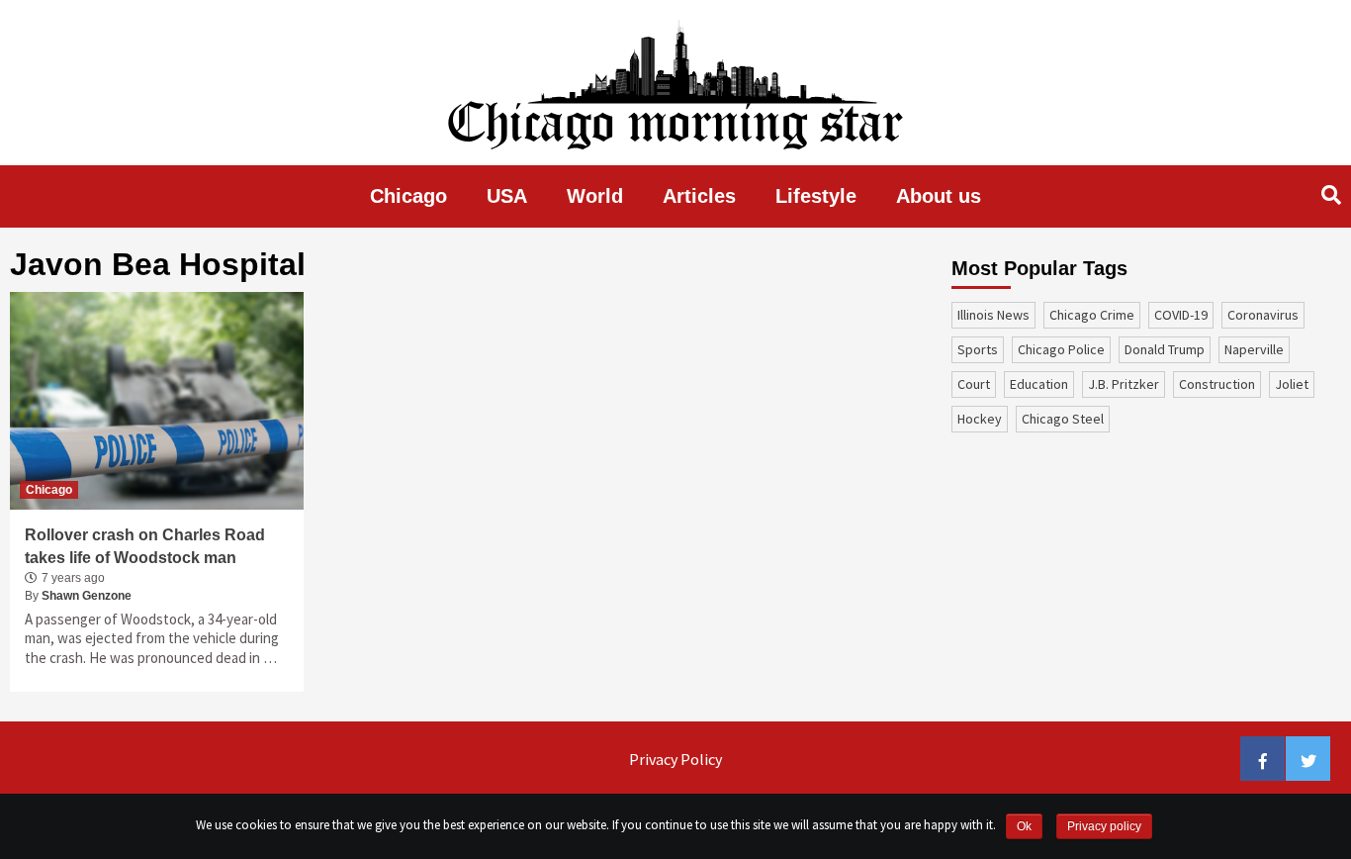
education (1039, 384)
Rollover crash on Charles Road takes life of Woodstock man (145, 545)
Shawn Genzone (87, 596)
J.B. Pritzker (1123, 384)
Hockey (979, 419)
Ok (1024, 826)
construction (1217, 384)
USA (507, 196)
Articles (699, 196)
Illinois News (993, 315)
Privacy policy (1104, 826)
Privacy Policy (675, 759)
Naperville (1254, 349)
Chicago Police (1061, 349)
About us (938, 196)
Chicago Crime (1091, 315)
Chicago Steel (1063, 419)
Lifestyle (815, 196)
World (595, 196)
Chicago (408, 196)
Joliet (1291, 384)
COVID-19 (1181, 315)
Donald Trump (1165, 349)
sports (977, 349)
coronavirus (1263, 315)
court (973, 384)
